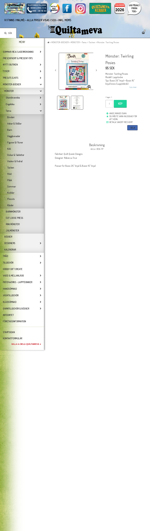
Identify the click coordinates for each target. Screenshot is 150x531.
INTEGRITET (8, 315)
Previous (55, 70)
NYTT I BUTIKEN (10, 64)
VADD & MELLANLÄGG (13, 275)
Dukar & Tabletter (15, 154)
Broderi (11, 117)
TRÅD (5, 256)
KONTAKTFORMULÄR (12, 338)
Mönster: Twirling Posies (108, 42)
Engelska (10, 104)
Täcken (10, 167)
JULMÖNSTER (12, 230)
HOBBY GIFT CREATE (13, 269)
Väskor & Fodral (15, 161)
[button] (89, 86)
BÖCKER (8, 236)
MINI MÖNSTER (12, 224)
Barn (9, 129)
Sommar (11, 186)
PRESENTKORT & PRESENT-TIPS (18, 58)
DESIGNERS (9, 243)
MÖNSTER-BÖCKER (12, 84)
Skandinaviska (13, 97)
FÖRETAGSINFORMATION (14, 321)
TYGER (6, 71)
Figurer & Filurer (15, 142)
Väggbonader (13, 136)
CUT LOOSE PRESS (14, 217)
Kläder (10, 205)
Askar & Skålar (14, 123)
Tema (8, 110)
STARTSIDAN (9, 332)
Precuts (11, 198)
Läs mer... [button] (133, 87)
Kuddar (10, 192)
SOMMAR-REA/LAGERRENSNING (18, 51)
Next (96, 70)
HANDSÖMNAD (10, 288)
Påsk (9, 180)
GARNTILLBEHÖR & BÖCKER (16, 308)
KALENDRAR (10, 249)
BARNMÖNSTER (13, 211)
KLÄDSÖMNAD (9, 301)
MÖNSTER (9, 91)
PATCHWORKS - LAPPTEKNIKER (17, 282)
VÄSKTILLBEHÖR (11, 295)
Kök (9, 148)
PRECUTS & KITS (10, 77)
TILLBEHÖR (8, 262)
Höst (9, 173)
